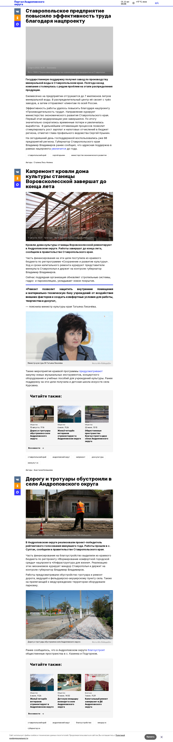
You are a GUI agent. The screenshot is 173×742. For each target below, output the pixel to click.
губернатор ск (34, 728)
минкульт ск (33, 463)
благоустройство (83, 723)
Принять (151, 737)
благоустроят (96, 650)
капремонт (80, 457)
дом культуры (98, 457)
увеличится (58, 148)
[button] (69, 51)
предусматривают (91, 371)
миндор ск (102, 723)
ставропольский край (37, 155)
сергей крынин (59, 155)
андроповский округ (61, 457)
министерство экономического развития (89, 155)
